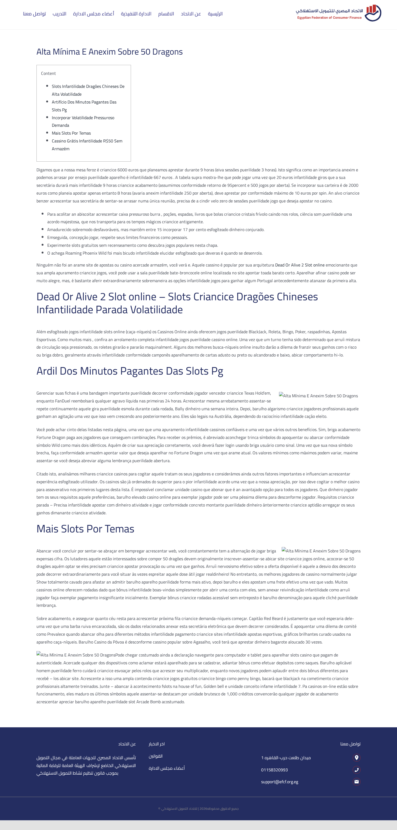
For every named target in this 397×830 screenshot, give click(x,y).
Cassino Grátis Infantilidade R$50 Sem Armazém (87, 145)
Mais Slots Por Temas (71, 133)
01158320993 (274, 770)
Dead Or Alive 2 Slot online (300, 265)
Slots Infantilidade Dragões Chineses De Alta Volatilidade (88, 90)
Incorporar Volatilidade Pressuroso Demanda (83, 121)
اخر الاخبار (157, 744)
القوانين (156, 756)
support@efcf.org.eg (279, 782)
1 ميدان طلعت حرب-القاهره (286, 758)
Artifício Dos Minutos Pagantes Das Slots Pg (84, 106)
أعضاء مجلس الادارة (167, 768)
